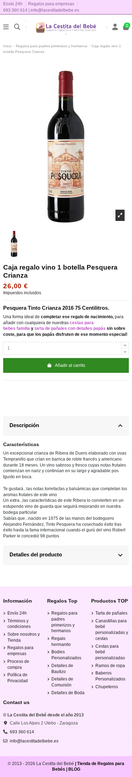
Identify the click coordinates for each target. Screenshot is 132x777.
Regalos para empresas (51, 3)
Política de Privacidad (17, 677)
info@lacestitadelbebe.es (55, 10)
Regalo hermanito (61, 641)
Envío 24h (13, 3)
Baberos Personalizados (110, 676)
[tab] (66, 426)
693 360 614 (15, 10)
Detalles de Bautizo (62, 668)
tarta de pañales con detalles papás (70, 328)
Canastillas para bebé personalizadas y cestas (111, 629)
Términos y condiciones (19, 623)
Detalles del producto (36, 554)
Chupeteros (106, 686)
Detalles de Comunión (62, 682)
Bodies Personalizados (66, 654)
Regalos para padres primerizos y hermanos (64, 622)
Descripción (24, 425)
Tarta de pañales (111, 613)
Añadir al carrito (70, 365)
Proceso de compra (18, 664)
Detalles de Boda (67, 692)
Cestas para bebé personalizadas (110, 652)
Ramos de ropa (110, 665)
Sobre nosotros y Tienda (23, 637)
